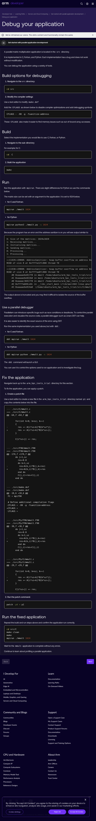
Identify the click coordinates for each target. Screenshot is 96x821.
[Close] (85, 799)
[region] (46, 807)
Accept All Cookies (76, 812)
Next (90, 662)
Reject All (57, 812)
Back (6, 662)
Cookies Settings (14, 812)
